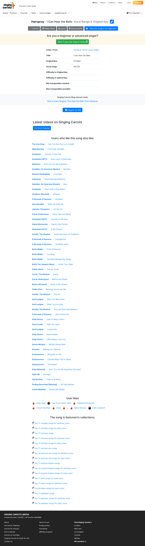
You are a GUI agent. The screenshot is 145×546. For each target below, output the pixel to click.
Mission (102, 3)
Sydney (77, 538)
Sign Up (138, 3)
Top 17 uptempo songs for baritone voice (52, 498)
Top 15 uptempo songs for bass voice (50, 503)
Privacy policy (44, 525)
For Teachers (135, 13)
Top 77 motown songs (44, 433)
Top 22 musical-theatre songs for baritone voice (55, 468)
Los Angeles (78, 532)
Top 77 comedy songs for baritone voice (51, 423)
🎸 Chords (34, 28)
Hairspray (77, 50)
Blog (96, 3)
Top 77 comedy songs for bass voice (50, 428)
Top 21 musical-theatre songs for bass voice (53, 473)
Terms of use (44, 522)
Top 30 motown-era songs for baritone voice (53, 453)
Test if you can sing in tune (71, 41)
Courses (24, 13)
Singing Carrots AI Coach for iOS (16, 538)
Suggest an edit (74, 110)
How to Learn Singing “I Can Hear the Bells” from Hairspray (72, 101)
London (77, 525)
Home (5, 13)
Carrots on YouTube (11, 535)
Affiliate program (45, 532)
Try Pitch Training (41, 128)
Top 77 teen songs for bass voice (48, 478)
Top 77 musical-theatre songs (47, 463)
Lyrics (62, 28)
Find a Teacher (9, 532)
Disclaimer (43, 529)
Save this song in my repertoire (102, 28)
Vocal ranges (45, 13)
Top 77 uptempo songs (44, 493)
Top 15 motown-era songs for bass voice (52, 458)
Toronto (77, 535)
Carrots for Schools (11, 529)
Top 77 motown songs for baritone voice (52, 438)
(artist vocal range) (90, 50)
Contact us (111, 3)
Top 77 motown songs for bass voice (50, 443)
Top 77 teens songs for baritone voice (50, 483)
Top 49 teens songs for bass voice (49, 488)
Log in (129, 3)
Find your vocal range (27, 6)
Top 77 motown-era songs (45, 448)
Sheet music (49, 28)
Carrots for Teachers (12, 525)
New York (77, 529)
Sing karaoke (76, 28)
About (120, 3)
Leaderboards (61, 13)
